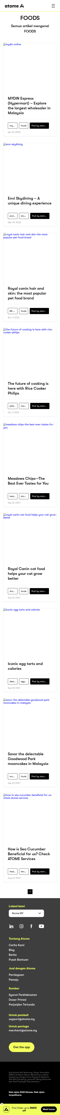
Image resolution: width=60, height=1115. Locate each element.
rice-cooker (25, 406)
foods (23, 125)
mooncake (13, 776)
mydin (13, 125)
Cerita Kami (16, 945)
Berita (13, 954)
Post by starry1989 (40, 125)
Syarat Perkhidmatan (23, 994)
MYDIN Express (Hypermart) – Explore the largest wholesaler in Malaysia (29, 105)
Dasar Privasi (17, 999)
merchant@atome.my (23, 1030)
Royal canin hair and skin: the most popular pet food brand (27, 293)
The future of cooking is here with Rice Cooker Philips (28, 388)
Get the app (21, 1047)
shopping (25, 216)
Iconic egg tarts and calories (25, 666)
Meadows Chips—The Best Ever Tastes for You (28, 481)
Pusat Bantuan (18, 959)
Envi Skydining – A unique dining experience (30, 200)
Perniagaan (16, 974)
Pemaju (14, 979)
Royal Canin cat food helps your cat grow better (26, 573)
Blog (12, 950)
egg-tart (25, 681)
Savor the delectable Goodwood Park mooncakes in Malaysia (28, 759)
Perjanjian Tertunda (22, 1004)
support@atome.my (22, 1019)
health (13, 496)
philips (13, 406)
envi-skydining (13, 216)
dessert (13, 681)
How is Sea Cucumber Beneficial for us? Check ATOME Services (29, 854)
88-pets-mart (13, 311)
